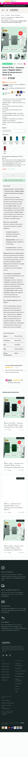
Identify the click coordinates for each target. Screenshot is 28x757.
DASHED (22, 722)
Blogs (16, 691)
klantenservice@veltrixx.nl (8, 703)
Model (4, 128)
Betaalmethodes (19, 676)
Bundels (7, 15)
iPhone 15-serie (5, 666)
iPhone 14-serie (5, 669)
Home (2, 15)
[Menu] (7, 10)
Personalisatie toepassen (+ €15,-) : (13, 156)
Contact (17, 689)
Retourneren (18, 668)
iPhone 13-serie (5, 672)
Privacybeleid (18, 683)
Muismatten (5, 680)
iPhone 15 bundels (15, 15)
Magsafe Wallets (6, 677)
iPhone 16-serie (5, 663)
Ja (5, 158)
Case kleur (5, 134)
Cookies (17, 686)
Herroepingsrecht (19, 673)
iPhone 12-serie (5, 674)
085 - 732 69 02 (6, 700)
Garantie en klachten (20, 671)
